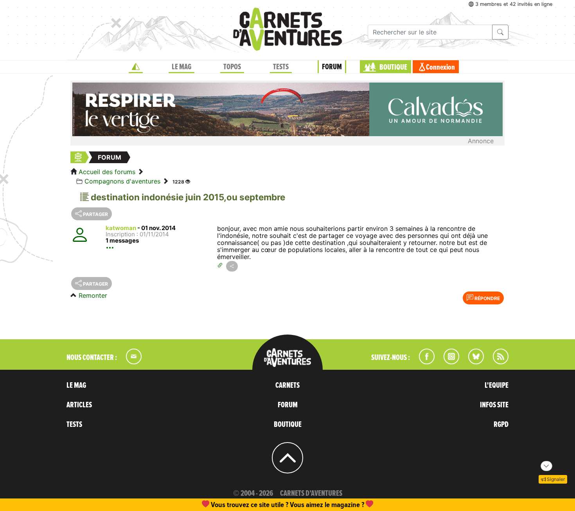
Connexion (440, 67)
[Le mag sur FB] (423, 362)
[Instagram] (448, 362)
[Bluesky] (472, 362)
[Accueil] (136, 67)
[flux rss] (497, 362)
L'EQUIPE (497, 385)
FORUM (332, 67)
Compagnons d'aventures (122, 181)
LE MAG (181, 67)
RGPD (501, 424)
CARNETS (287, 385)
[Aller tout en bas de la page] (546, 466)
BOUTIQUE (393, 67)
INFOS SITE (494, 405)
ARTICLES (79, 405)
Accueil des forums (107, 172)
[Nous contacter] (130, 362)
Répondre (486, 298)
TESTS (281, 67)
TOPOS (232, 67)
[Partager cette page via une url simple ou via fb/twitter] (232, 266)
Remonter (93, 295)
